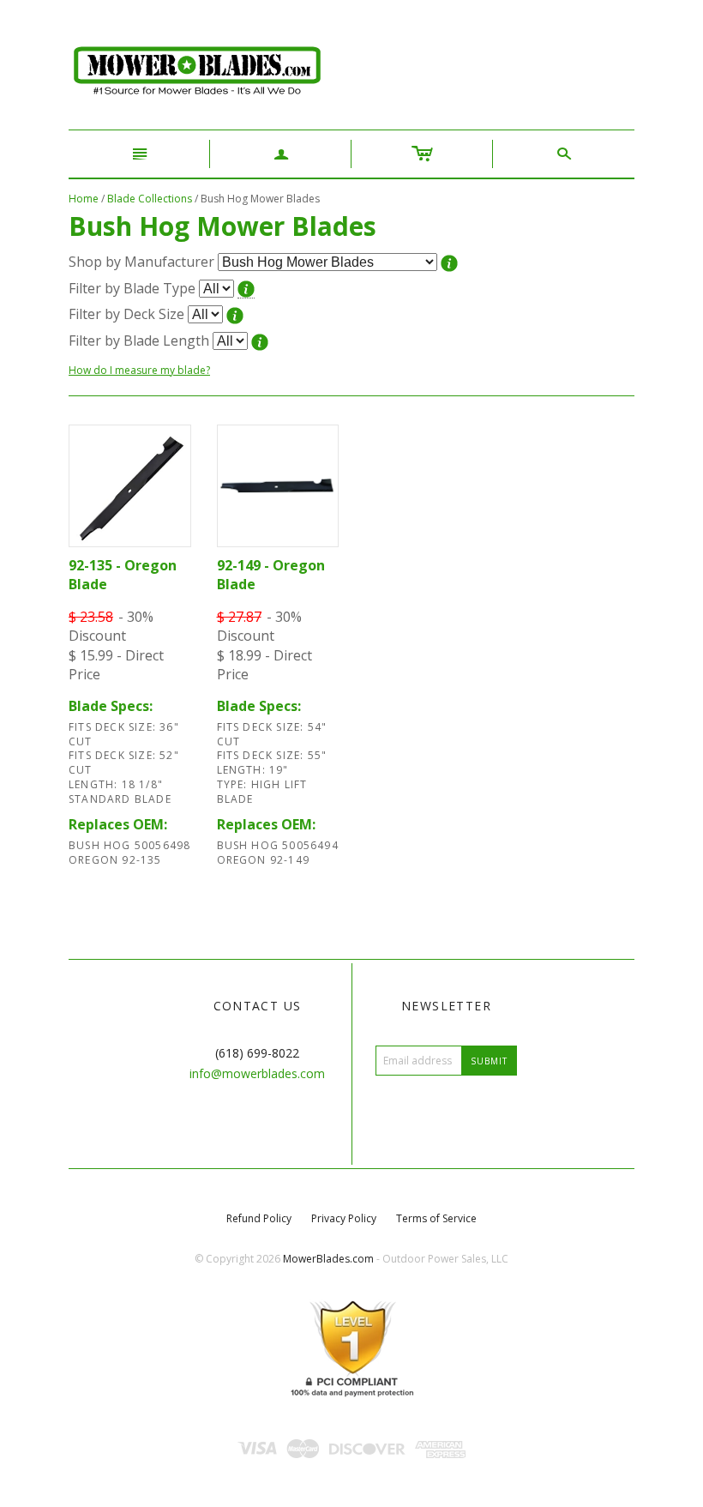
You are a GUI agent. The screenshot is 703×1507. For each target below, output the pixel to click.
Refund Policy (258, 1218)
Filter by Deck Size (126, 313)
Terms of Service (436, 1218)
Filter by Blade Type (132, 288)
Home (84, 198)
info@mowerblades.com (257, 1073)
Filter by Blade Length (139, 340)
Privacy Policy (343, 1218)
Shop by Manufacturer (141, 261)
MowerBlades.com (328, 1258)
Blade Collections (149, 198)
